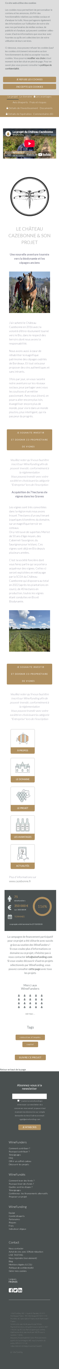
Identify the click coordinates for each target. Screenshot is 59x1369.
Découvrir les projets (19, 1164)
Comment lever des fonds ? (21, 1180)
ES (16, 1281)
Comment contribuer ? (19, 1148)
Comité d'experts (17, 1216)
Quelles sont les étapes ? (21, 1187)
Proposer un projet (18, 1196)
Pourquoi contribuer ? (19, 1151)
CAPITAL (30, 1044)
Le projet (13, 96)
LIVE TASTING (16, 1255)
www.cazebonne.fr (20, 881)
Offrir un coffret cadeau (20, 1161)
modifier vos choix (36, 58)
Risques (12, 1222)
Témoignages (15, 1154)
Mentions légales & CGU (20, 1264)
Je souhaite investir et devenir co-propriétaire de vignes (29, 439)
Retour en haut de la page (13, 1069)
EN (13, 1281)
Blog (11, 1261)
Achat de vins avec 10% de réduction (26, 1251)
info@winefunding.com (39, 956)
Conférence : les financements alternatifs (28, 1193)
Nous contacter (16, 1248)
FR (10, 1281)
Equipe (12, 1213)
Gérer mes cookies (18, 1271)
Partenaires (14, 1219)
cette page (34, 969)
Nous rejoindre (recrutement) (23, 1258)
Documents (46, 108)
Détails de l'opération (20, 113)
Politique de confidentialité (21, 1267)
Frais (11, 1225)
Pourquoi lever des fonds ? (21, 1183)
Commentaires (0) (43, 113)
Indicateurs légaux (17, 1229)
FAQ (11, 1158)
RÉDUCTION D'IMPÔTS (30, 1037)
